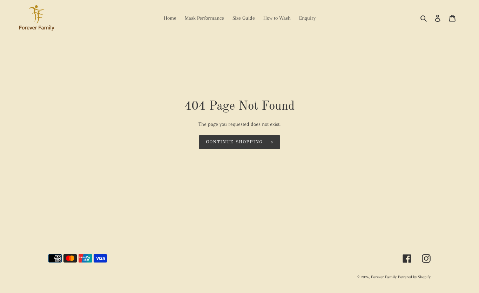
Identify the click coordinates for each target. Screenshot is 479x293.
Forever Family (384, 277)
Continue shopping (234, 142)
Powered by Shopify (414, 277)
